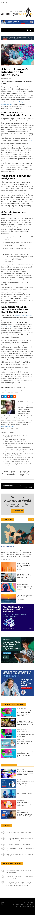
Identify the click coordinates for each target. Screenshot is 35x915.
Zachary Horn (7, 78)
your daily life (6, 326)
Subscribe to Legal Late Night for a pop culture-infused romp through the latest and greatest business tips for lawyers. (19, 449)
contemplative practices (23, 315)
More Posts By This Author (9, 428)
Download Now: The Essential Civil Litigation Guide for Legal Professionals (19, 454)
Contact (26, 906)
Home (32, 909)
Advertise (19, 906)
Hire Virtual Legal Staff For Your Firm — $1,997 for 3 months (17, 436)
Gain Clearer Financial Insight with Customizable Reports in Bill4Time (15, 440)
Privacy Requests (18, 904)
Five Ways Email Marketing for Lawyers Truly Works (25, 474)
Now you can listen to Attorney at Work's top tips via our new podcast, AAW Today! (19, 458)
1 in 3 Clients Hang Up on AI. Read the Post (18, 844)
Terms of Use (30, 904)
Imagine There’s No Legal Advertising (9, 473)
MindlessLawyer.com (7, 426)
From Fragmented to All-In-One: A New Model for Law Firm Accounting (19, 839)
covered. (30, 140)
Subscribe (18, 510)
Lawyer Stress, (13, 387)
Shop (32, 906)
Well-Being (21, 387)
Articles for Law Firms (17, 486)
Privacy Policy (29, 902)
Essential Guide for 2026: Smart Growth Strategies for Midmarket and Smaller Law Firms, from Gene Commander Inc (18, 463)
